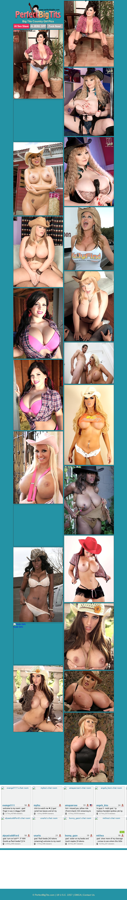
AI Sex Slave (21, 26)
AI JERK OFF (38, 26)
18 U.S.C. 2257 (64, 895)
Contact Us (89, 895)
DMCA (77, 895)
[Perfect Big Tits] (38, 11)
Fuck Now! (55, 26)
